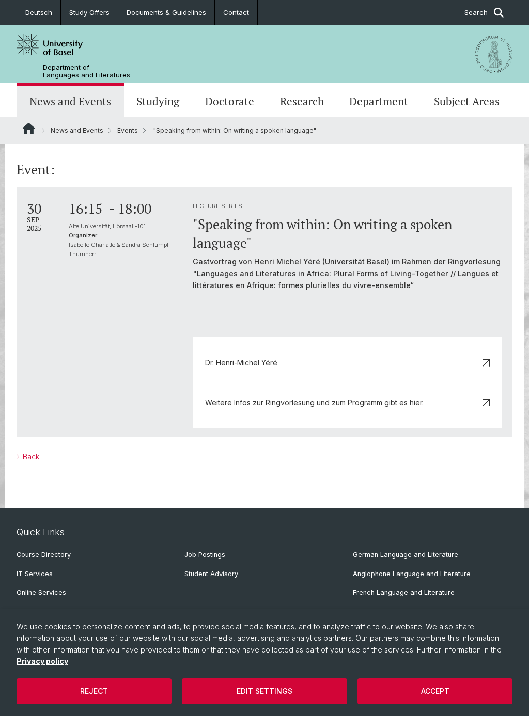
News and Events (70, 101)
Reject (94, 691)
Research (302, 101)
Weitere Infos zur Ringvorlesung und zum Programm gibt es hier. (314, 402)
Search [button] (476, 12)
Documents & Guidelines (166, 12)
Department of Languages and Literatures (86, 71)
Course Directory (44, 555)
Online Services (41, 592)
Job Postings (204, 555)
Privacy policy (42, 661)
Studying (157, 101)
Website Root (29, 128)
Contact (236, 12)
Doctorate (229, 101)
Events (127, 130)
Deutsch (38, 12)
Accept (435, 691)
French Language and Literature (404, 592)
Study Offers (89, 12)
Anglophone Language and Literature (412, 574)
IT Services (35, 574)
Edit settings (264, 691)
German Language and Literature (405, 555)
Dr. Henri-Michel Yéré (241, 362)
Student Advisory (211, 574)
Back (30, 456)
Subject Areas (467, 101)
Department (378, 101)
